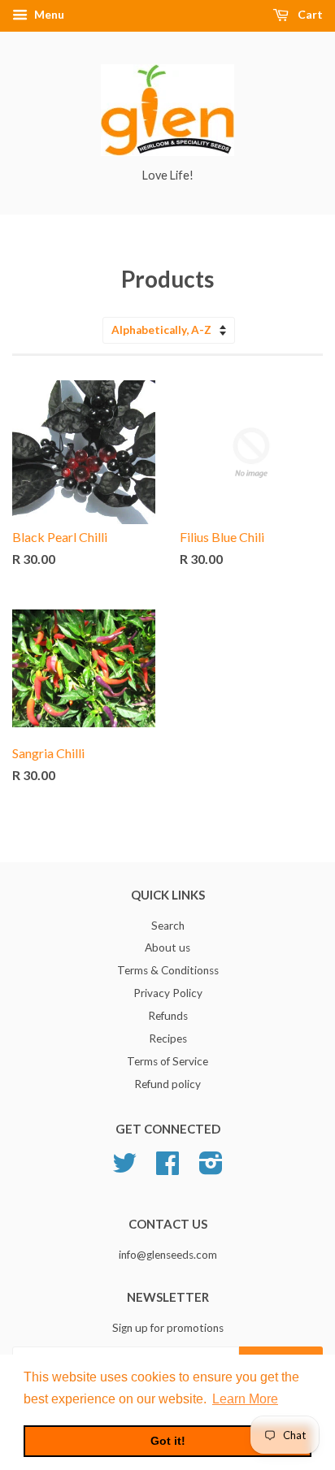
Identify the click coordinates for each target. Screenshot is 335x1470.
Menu (48, 14)
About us (167, 947)
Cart (309, 14)
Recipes (168, 1038)
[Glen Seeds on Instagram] (211, 1168)
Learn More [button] (245, 1399)
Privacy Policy (167, 993)
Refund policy (167, 1084)
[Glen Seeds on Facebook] (167, 1168)
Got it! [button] (167, 1440)
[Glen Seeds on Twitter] (124, 1168)
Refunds (168, 1015)
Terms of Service (167, 1061)
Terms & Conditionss (168, 970)
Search (168, 925)
